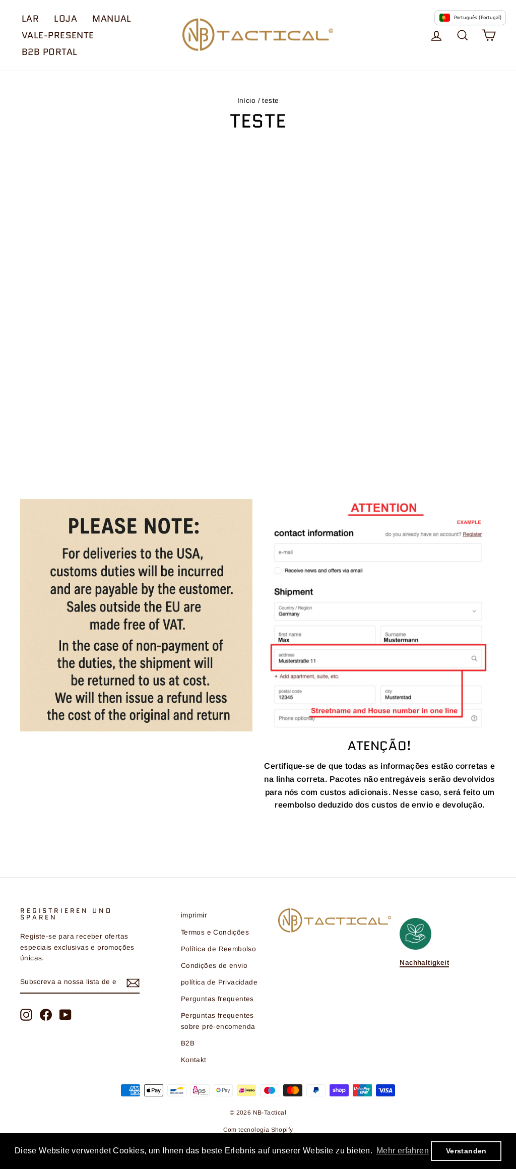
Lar (30, 18)
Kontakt (194, 1060)
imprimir (194, 915)
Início (246, 100)
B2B (188, 1043)
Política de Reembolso (218, 949)
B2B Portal (50, 51)
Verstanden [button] (466, 1151)
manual (112, 18)
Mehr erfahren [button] (402, 1150)
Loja (65, 18)
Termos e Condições (215, 932)
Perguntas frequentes (217, 999)
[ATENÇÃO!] (380, 614)
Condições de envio (214, 965)
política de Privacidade (219, 982)
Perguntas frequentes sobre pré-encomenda (218, 1021)
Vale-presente (58, 35)
